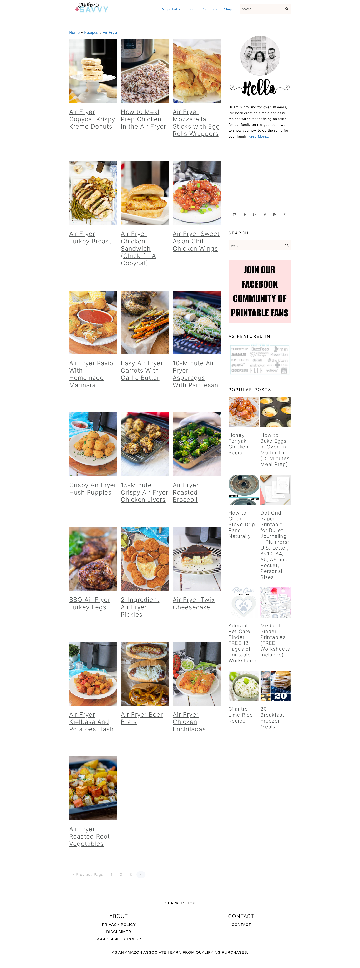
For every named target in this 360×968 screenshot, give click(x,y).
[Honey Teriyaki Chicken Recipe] (244, 412)
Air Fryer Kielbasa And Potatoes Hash (91, 722)
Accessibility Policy (118, 939)
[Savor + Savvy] (91, 10)
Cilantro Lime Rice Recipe (241, 715)
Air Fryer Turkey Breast (90, 237)
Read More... (259, 136)
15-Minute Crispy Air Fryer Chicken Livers (144, 492)
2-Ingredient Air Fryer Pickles (140, 607)
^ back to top (180, 903)
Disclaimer (118, 932)
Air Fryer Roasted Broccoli (186, 492)
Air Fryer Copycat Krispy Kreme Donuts (92, 119)
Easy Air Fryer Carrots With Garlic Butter (142, 370)
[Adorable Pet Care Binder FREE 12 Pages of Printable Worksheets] (244, 602)
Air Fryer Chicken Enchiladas (189, 722)
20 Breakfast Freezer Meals (272, 717)
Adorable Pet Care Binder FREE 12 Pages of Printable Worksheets (243, 643)
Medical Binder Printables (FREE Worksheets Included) (275, 640)
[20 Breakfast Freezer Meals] (275, 686)
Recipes (91, 32)
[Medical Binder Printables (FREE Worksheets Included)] (275, 602)
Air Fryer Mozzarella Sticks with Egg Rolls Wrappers (196, 122)
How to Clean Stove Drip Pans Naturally (242, 524)
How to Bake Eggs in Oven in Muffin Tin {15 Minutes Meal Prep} (275, 449)
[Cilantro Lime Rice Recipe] (244, 686)
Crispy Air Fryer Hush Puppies (92, 488)
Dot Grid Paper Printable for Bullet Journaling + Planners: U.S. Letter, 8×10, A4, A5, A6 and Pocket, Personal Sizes (274, 545)
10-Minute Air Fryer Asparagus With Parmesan (195, 374)
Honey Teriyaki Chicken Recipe (239, 444)
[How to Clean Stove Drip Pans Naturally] (244, 490)
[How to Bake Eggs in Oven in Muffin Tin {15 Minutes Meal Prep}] (275, 412)
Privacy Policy (119, 925)
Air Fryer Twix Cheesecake (194, 603)
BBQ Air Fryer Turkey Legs (89, 603)
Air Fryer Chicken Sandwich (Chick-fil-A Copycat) (138, 248)
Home (74, 32)
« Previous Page (87, 874)
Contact (241, 925)
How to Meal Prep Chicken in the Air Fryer (143, 119)
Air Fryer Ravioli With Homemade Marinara (93, 374)
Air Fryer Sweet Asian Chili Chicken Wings (196, 241)
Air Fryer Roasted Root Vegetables (89, 836)
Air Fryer (111, 32)
